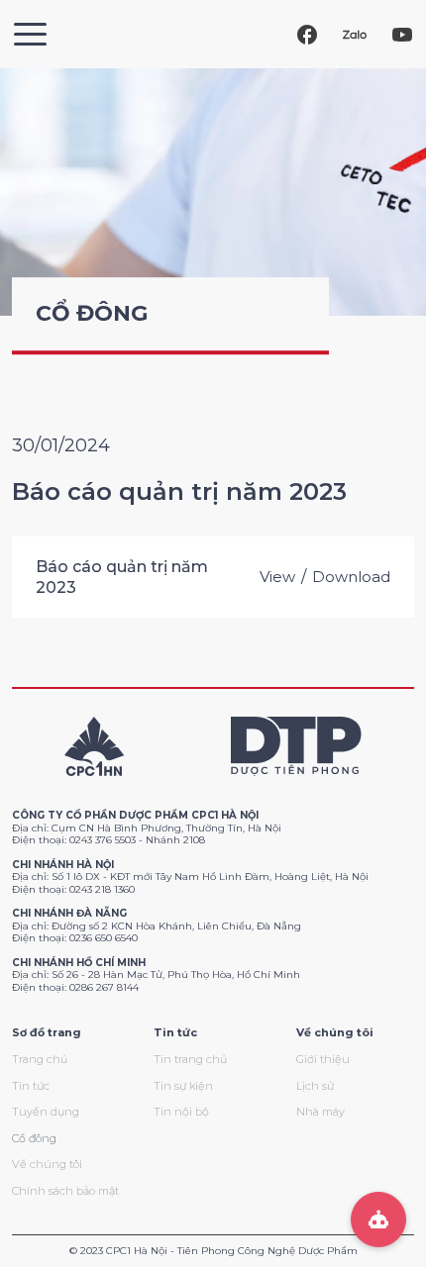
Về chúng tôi (47, 1164)
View (277, 576)
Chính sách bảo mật (65, 1191)
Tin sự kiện (183, 1086)
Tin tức (31, 1086)
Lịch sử (315, 1086)
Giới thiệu (323, 1059)
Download (351, 576)
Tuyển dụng (45, 1112)
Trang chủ (39, 1059)
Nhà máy (320, 1112)
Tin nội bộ (181, 1112)
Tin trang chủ (190, 1059)
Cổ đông (34, 1138)
